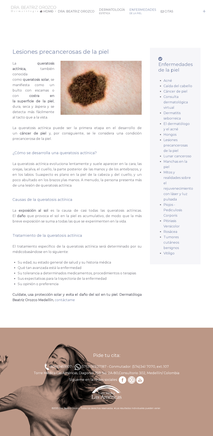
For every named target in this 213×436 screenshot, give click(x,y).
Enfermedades (142, 11)
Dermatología (112, 11)
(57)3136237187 (93, 367)
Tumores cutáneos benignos (171, 242)
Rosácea (170, 232)
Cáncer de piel (175, 91)
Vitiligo (169, 253)
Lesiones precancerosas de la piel (175, 145)
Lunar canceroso (177, 156)
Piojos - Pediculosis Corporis (172, 210)
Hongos (169, 135)
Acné (167, 81)
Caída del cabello (177, 86)
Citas (168, 11)
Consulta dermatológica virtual (175, 102)
